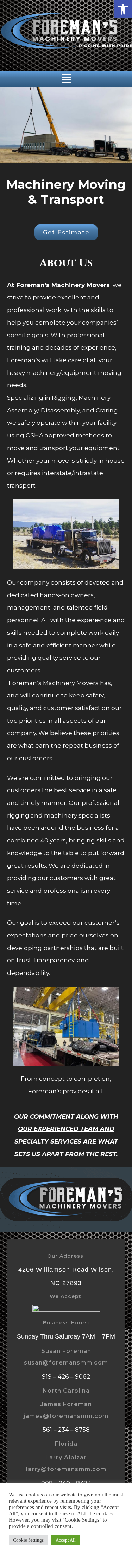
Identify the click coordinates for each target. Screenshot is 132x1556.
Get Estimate (66, 232)
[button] (123, 9)
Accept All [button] (66, 1540)
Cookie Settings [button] (28, 1540)
